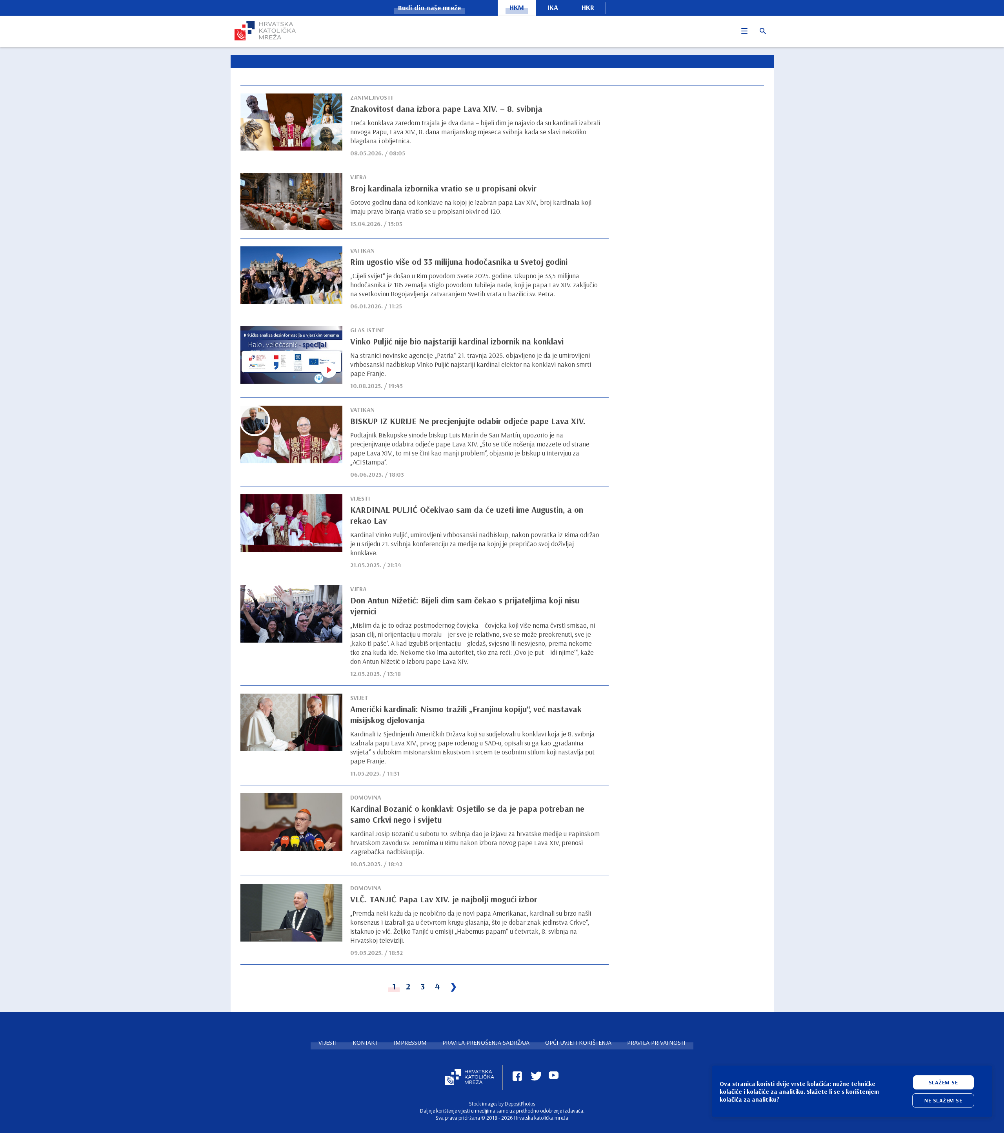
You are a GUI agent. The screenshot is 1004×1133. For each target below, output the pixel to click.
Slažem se (943, 1082)
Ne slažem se (943, 1100)
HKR (588, 7)
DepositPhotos (520, 1103)
